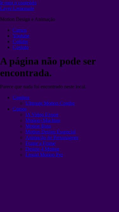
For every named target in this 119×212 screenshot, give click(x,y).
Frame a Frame (40, 143)
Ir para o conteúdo (18, 2)
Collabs (20, 41)
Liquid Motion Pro (44, 154)
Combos (21, 97)
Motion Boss (38, 126)
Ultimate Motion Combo (50, 103)
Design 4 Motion (42, 149)
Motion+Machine (42, 120)
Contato (21, 47)
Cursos (20, 30)
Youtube (21, 35)
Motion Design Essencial (50, 131)
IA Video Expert (41, 114)
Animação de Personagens (51, 137)
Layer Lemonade (17, 8)
